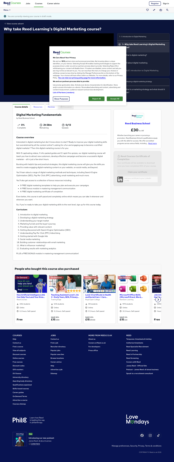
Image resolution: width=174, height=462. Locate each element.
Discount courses (19, 354)
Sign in (166, 3)
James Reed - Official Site (136, 366)
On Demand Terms (20, 396)
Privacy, (141, 446)
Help (14, 339)
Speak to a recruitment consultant (139, 373)
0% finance (17, 373)
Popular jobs (55, 350)
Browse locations (57, 358)
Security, (134, 446)
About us (91, 339)
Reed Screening (132, 358)
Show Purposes (61, 99)
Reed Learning (132, 350)
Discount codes (19, 366)
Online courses (18, 358)
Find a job (54, 343)
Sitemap (54, 373)
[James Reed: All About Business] (20, 439)
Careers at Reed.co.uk (97, 343)
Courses (38, 3)
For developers (94, 347)
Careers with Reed (133, 362)
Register (155, 3)
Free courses (18, 362)
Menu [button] (6, 10)
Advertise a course (20, 400)
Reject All (96, 98)
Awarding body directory (22, 381)
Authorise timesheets (134, 343)
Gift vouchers (18, 369)
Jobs (28, 3)
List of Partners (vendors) (63, 92)
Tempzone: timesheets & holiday (139, 339)
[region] (87, 75)
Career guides (18, 392)
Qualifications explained (22, 385)
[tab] (21, 107)
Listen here (35, 444)
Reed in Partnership (134, 354)
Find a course (18, 347)
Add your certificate (131, 178)
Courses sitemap (19, 404)
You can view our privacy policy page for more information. (82, 78)
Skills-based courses (21, 389)
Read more (152, 143)
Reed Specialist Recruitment (137, 347)
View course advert (15, 23)
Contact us (17, 343)
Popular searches (57, 354)
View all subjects (19, 350)
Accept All (114, 98)
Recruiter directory (58, 347)
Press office (93, 350)
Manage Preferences (120, 446)
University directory (21, 377)
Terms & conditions (153, 446)
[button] (158, 299)
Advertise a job (56, 369)
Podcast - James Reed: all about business (142, 369)
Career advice (53, 3)
